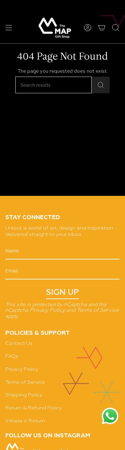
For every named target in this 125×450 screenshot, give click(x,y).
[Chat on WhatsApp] (110, 417)
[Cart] (102, 27)
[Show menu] (8, 27)
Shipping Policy (23, 394)
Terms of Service (98, 310)
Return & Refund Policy (33, 407)
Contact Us (19, 343)
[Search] (101, 85)
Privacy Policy (47, 310)
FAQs (11, 356)
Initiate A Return (25, 420)
